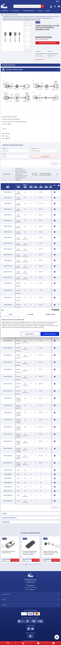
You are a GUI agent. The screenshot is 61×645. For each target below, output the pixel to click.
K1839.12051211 (8, 355)
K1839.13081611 (8, 455)
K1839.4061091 (8, 482)
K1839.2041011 (8, 290)
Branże (48, 10)
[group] (10, 549)
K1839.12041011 (8, 347)
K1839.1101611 (8, 220)
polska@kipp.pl (31, 589)
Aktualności (6, 594)
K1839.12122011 (8, 383)
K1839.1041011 (8, 197)
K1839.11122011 (8, 271)
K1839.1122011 (8, 226)
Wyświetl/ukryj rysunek (14, 69)
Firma (4, 599)
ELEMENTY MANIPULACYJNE (11, 14)
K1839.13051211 (8, 441)
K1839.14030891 (8, 495)
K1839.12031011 (8, 340)
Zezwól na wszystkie (50, 333)
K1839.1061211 (8, 209)
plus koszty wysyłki (44, 39)
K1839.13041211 (8, 434)
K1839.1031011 (8, 192)
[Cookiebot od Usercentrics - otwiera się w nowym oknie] (52, 310)
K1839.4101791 (8, 491)
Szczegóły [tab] (30, 314)
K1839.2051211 (8, 297)
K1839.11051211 (8, 249)
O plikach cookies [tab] (50, 314)
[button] (27, 50)
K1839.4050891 (8, 478)
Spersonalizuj (29, 333)
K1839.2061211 (8, 304)
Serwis (4, 604)
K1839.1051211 (8, 203)
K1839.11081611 (8, 260)
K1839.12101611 (8, 376)
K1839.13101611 (8, 462)
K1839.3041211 (8, 398)
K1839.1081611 (8, 214)
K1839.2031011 (8, 283)
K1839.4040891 (8, 474)
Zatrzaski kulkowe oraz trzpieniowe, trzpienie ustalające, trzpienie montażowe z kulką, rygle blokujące (31, 16)
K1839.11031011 (8, 237)
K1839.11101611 (8, 266)
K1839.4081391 (8, 486)
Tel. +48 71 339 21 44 (31, 587)
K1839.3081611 (8, 419)
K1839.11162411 (8, 277)
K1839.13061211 (8, 448)
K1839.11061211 (8, 254)
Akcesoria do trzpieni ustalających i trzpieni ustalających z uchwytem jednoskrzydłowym (27, 18)
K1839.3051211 (8, 405)
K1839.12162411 (8, 391)
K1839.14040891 (8, 500)
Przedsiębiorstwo (28, 10)
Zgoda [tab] (10, 314)
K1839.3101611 (8, 426)
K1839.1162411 (8, 231)
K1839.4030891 (8, 470)
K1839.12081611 (8, 369)
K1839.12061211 (8, 362)
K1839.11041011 (8, 243)
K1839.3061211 (8, 412)
